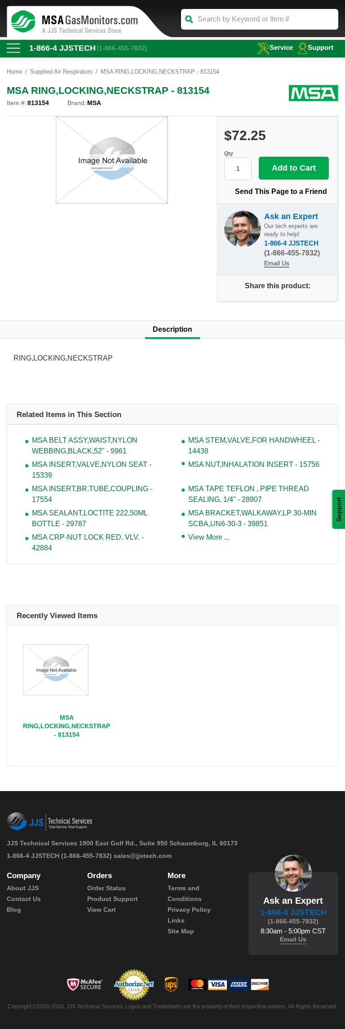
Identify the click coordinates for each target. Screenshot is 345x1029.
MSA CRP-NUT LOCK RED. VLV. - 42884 (88, 542)
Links (176, 920)
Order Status (106, 888)
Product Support (112, 898)
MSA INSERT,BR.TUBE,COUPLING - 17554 (92, 494)
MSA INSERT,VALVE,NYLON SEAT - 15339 (91, 470)
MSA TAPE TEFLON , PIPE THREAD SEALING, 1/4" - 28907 (248, 494)
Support (320, 47)
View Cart (101, 909)
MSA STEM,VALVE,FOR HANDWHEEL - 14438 (254, 445)
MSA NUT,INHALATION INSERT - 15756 (253, 464)
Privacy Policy (189, 909)
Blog (14, 909)
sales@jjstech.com (143, 855)
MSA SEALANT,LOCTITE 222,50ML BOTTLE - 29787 (89, 518)
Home (14, 71)
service (281, 47)
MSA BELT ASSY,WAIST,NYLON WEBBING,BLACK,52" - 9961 (84, 445)
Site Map (181, 931)
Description (172, 329)
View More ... (209, 537)
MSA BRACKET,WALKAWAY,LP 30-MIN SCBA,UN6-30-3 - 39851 (252, 518)
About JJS (23, 888)
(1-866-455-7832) (122, 48)
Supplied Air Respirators (61, 71)
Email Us (276, 263)
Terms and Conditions (185, 893)
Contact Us (24, 898)
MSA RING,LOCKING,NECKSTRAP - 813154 (66, 726)
